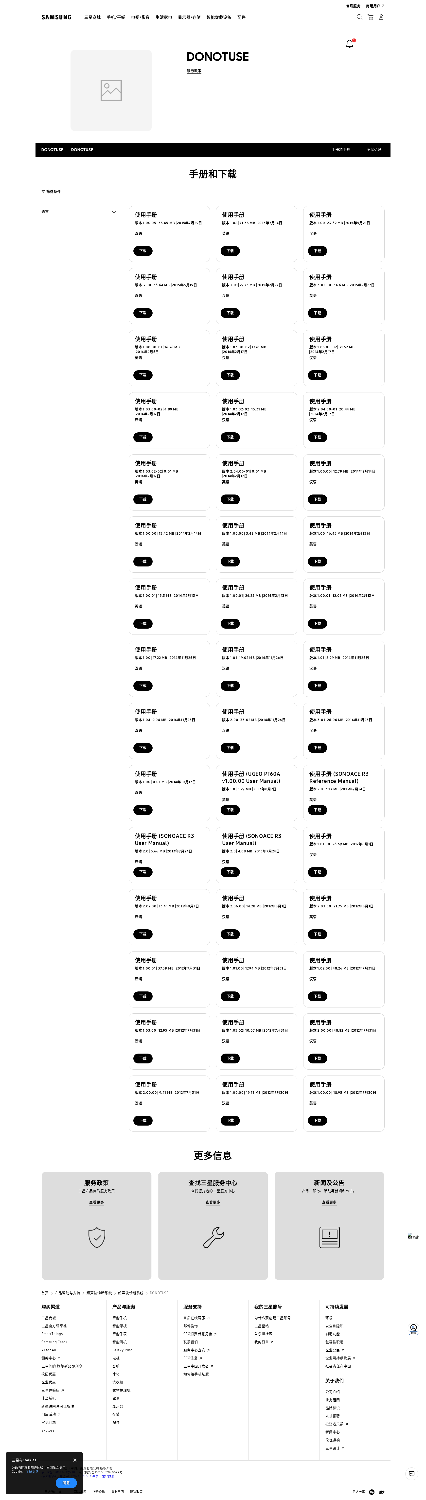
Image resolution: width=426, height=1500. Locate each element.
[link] (349, 43)
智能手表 (119, 1334)
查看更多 (96, 1202)
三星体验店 (51, 1390)
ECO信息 (191, 1358)
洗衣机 (117, 1382)
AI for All (48, 1350)
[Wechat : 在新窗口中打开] (372, 1492)
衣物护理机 (121, 1390)
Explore (47, 1431)
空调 (116, 1398)
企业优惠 (48, 1382)
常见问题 (48, 1422)
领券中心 (49, 1358)
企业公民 (333, 1350)
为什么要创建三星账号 (272, 1318)
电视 (116, 1358)
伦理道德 (332, 1440)
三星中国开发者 (196, 1366)
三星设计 (333, 1448)
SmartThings (52, 1334)
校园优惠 (48, 1374)
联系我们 (190, 1342)
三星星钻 (261, 1326)
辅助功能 (332, 1334)
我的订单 (262, 1342)
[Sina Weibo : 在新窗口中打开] (382, 1492)
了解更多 (32, 1471)
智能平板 (119, 1326)
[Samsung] (56, 17)
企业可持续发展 (338, 1358)
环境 (329, 1318)
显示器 (117, 1406)
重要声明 (117, 1492)
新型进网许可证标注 (57, 1406)
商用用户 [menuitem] (373, 6)
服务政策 (194, 71)
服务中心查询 (194, 1350)
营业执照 (108, 1476)
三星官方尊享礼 (54, 1326)
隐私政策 (136, 1492)
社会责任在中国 (338, 1366)
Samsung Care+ (54, 1342)
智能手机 (119, 1318)
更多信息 (374, 150)
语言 (45, 212)
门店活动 (49, 1414)
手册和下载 (341, 150)
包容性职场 (334, 1342)
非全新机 (48, 1398)
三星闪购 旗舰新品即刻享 (62, 1366)
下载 (143, 251)
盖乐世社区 (263, 1334)
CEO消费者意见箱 (198, 1334)
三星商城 (48, 1318)
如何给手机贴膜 (196, 1374)
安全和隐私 (334, 1326)
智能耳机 (119, 1342)
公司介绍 (332, 1392)
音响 (116, 1366)
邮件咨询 (190, 1326)
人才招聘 (332, 1416)
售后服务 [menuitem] (353, 6)
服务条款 (99, 1492)
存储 (116, 1414)
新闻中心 (332, 1432)
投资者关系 (335, 1424)
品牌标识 (332, 1408)
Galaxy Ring (122, 1350)
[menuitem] (92, 17)
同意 (66, 1483)
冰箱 (116, 1374)
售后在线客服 (194, 1318)
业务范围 (332, 1400)
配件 (116, 1422)
